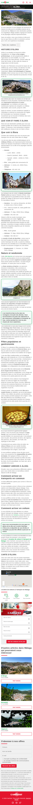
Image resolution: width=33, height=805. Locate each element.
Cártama (16, 515)
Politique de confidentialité (17, 788)
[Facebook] (13, 802)
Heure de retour (7, 630)
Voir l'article (16, 681)
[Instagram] (17, 802)
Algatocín (4, 729)
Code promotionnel (8, 635)
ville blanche (8, 256)
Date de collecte (7, 617)
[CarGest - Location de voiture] (5, 4)
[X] (20, 802)
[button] (16, 670)
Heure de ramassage (8, 621)
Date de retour (7, 626)
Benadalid (4, 702)
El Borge (4, 676)
